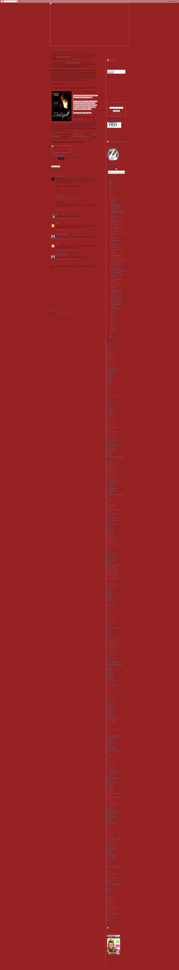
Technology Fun (110, 842)
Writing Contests (110, 918)
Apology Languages (111, 372)
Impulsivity (109, 630)
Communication (110, 471)
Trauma (108, 875)
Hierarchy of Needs (110, 622)
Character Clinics (110, 438)
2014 (110, 188)
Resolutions (109, 757)
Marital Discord (110, 658)
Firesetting (108, 588)
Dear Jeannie (109, 501)
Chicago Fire (109, 455)
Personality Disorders (111, 721)
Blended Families (110, 408)
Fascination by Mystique (112, 569)
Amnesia (108, 361)
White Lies (108, 899)
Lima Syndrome (110, 647)
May (112, 321)
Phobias (108, 725)
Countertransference (111, 488)
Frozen (107, 603)
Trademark (108, 871)
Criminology (109, 492)
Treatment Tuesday (111, 880)
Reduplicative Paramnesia (112, 750)
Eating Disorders (110, 539)
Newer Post (54, 310)
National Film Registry (111, 685)
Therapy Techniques (111, 865)
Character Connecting (111, 440)
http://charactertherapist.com (64, 57)
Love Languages (110, 651)
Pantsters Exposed (114, 244)
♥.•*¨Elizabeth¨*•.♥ (60, 196)
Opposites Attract (110, 704)
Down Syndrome (110, 528)
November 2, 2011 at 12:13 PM (66, 259)
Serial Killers (109, 784)
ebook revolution (110, 541)
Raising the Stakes (110, 742)
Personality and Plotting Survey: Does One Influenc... (116, 304)
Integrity (108, 634)
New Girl (108, 695)
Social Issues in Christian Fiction (114, 797)
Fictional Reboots (110, 583)
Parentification (109, 710)
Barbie (107, 391)
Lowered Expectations (111, 653)
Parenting (108, 712)
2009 (110, 336)
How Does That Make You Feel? (114, 628)
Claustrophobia (110, 461)
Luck (107, 655)
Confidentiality (110, 478)
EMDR (107, 543)
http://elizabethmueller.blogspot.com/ (80, 136)
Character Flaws (110, 442)
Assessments (109, 380)
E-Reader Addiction (111, 537)
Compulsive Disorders (111, 473)
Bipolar (108, 402)
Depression (108, 511)
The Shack (108, 852)
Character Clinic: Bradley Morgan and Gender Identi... (116, 291)
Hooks (107, 626)
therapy (108, 863)
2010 (110, 334)
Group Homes (109, 613)
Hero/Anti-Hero (110, 620)
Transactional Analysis (111, 873)
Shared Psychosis (110, 791)
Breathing (108, 425)
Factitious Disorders (111, 556)
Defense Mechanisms (111, 505)
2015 (110, 186)
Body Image (109, 412)
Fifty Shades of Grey (111, 586)
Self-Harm (108, 780)
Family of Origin (110, 558)
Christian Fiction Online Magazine (114, 457)
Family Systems (110, 560)
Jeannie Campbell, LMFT (61, 234)
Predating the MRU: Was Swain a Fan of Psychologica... (116, 222)
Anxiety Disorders (110, 368)
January (113, 331)
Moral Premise (109, 674)
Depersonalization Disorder (113, 509)
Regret (107, 753)
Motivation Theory (111, 678)
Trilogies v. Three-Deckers (112, 884)
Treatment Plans (110, 878)
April (112, 324)
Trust (107, 886)
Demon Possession (110, 507)
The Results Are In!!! (115, 268)
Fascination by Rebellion (112, 577)
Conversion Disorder (111, 480)
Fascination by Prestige (112, 575)
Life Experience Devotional (113, 645)
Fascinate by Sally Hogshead (113, 564)
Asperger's (108, 378)
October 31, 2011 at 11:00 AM (65, 198)
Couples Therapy (110, 490)
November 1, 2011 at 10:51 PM (66, 239)
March (112, 326)
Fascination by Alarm (111, 567)
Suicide (108, 831)
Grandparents (109, 609)
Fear (107, 581)
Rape (107, 744)
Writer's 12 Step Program (112, 907)
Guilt (107, 615)
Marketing (108, 660)
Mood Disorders (110, 672)
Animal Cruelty (110, 366)
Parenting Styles (110, 714)
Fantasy (108, 562)
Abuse (107, 351)
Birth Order (109, 404)
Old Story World (110, 702)
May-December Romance (112, 662)
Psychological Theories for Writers (114, 736)
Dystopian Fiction (110, 535)
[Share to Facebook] (57, 166)
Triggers (108, 882)
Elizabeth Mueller (60, 176)
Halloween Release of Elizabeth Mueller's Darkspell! (115, 206)
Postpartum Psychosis (111, 729)
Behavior (108, 397)
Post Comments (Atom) (64, 313)
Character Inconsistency (112, 444)
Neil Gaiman (109, 691)
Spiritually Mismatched (112, 812)
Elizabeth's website (78, 134)
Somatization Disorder (111, 803)
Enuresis (108, 550)
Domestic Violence (110, 524)
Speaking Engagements (112, 810)
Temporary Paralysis (111, 846)
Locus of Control (110, 649)
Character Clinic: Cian (116, 300)
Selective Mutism (110, 774)
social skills (109, 801)
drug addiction (109, 531)
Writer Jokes (109, 905)
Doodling (108, 526)
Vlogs (107, 895)
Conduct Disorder (110, 475)
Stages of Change (110, 814)
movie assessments (110, 681)
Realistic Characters (111, 748)
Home (74, 310)
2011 (110, 195)
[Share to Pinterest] (59, 166)
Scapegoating (109, 767)
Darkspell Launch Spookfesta (73, 62)
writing (107, 916)
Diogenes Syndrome (111, 518)
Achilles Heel (109, 353)
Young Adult (109, 920)
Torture (107, 869)
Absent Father (109, 349)
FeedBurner (120, 114)
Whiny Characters (110, 897)
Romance (108, 761)
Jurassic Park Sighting (111, 641)
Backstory (108, 389)
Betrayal (108, 400)
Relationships (109, 755)
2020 (110, 181)
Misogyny (108, 670)
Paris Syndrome (110, 717)
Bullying (108, 429)
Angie (57, 213)
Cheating (108, 452)
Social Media (109, 799)
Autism (107, 385)
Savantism (108, 763)
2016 (110, 183)
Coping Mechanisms (111, 482)
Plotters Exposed (114, 247)
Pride (107, 734)
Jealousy (108, 636)
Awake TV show (110, 387)
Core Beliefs (109, 484)
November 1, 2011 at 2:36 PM (65, 218)
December (113, 197)
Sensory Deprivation (111, 782)
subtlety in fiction (110, 829)
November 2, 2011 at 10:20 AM (66, 250)
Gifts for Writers (110, 605)
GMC (107, 607)
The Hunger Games (110, 848)
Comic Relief (109, 469)
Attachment (109, 383)
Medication (109, 668)
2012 (110, 193)
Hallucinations (109, 617)
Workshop (108, 903)
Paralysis (108, 708)
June (112, 319)
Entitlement (109, 547)
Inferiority (108, 632)
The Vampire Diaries (111, 854)
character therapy (110, 448)
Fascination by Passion (111, 571)
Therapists (108, 861)
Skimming (108, 795)
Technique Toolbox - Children (113, 839)
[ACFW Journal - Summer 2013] (108, 928)
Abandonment (109, 344)
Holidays (108, 624)
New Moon (108, 698)
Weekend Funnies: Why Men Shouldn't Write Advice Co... (117, 212)
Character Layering (111, 446)
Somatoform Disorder (111, 806)
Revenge (108, 759)
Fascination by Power (111, 573)
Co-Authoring (109, 463)
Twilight (108, 888)
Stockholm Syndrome (111, 822)
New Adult (108, 693)
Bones (107, 416)
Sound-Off (108, 808)
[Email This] (52, 166)
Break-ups (108, 423)
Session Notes (109, 787)
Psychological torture (111, 738)
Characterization (110, 450)
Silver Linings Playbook (112, 793)
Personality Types (110, 723)
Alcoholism (109, 357)
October (113, 202)
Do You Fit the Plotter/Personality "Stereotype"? (115, 255)
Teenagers (108, 844)
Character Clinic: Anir (115, 231)
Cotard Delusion (110, 486)
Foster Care (109, 594)
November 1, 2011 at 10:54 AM (66, 209)
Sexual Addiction (110, 789)
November (113, 200)
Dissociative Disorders (111, 520)
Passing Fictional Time (111, 719)
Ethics (107, 552)
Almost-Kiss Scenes (111, 359)
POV (107, 731)
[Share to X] (56, 166)
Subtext (108, 827)
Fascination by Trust (111, 579)
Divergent (108, 522)
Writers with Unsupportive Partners (114, 914)
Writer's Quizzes (110, 911)
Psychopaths (109, 740)
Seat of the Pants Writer (111, 772)
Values (107, 892)
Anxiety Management (111, 370)
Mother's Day (109, 676)
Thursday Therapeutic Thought (114, 867)
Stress (107, 825)
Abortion (108, 347)
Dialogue (108, 516)
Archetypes (109, 374)
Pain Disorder (109, 706)
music (107, 683)
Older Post (95, 310)
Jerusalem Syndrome (111, 638)
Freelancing (109, 598)
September (113, 311)
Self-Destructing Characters (113, 778)
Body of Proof (109, 414)
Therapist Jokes (110, 858)
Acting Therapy (110, 355)
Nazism (108, 689)
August (113, 314)
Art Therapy (109, 376)
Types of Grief (109, 890)
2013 (110, 190)
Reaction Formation (111, 746)
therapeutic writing (110, 856)
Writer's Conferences (111, 909)
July (112, 316)
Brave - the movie (110, 421)
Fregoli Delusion (110, 600)
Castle (107, 433)
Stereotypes (109, 820)
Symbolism (109, 835)
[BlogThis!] (54, 166)
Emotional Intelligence (111, 545)
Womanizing (109, 901)
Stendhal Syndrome (111, 816)
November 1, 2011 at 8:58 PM (65, 230)
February (113, 328)
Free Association (110, 596)
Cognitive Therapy (110, 465)
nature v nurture (110, 687)
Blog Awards (109, 410)
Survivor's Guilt (110, 833)
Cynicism (108, 499)
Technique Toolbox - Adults (113, 837)
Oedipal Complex (110, 700)
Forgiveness (109, 592)
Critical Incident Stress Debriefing (114, 494)
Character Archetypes (111, 436)
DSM (107, 533)
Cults (107, 497)
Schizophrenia (109, 770)
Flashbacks (108, 590)
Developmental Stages (111, 514)
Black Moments (110, 406)
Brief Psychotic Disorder (112, 427)
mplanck (57, 223)
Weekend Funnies (114, 238)
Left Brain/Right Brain (111, 643)
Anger (107, 363)
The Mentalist (109, 850)
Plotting (108, 727)
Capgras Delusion (110, 431)
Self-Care (108, 776)
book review (60, 155)
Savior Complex (110, 765)
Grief (107, 611)
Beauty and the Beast (111, 395)
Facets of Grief (109, 554)
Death (107, 503)
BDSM (107, 393)
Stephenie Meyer (110, 818)
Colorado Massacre (111, 467)
